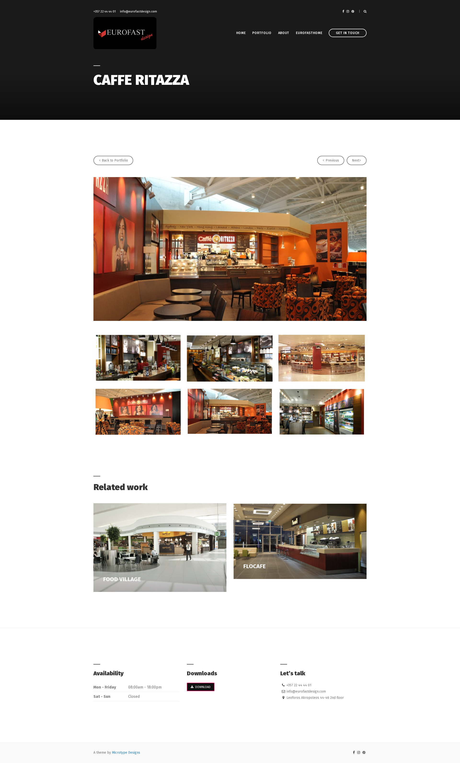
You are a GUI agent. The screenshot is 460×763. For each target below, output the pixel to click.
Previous (332, 160)
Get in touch (347, 33)
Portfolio (261, 33)
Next (355, 160)
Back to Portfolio (114, 160)
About (283, 33)
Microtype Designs (126, 753)
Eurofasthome (309, 33)
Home (241, 33)
